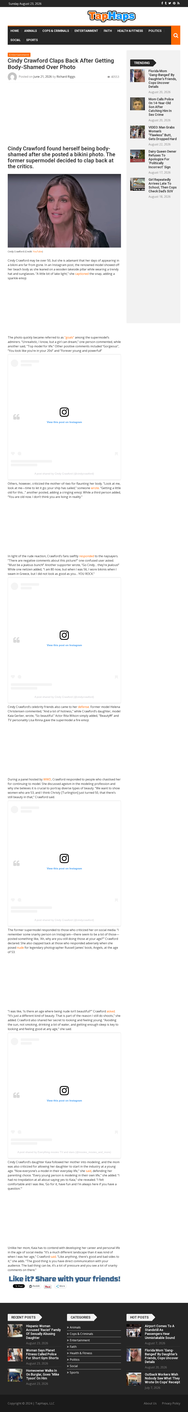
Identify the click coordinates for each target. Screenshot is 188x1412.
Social (15, 40)
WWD (47, 779)
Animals (30, 31)
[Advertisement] (64, 115)
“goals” (69, 337)
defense (83, 707)
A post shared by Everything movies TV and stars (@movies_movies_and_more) (64, 1152)
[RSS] (178, 3)
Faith (108, 31)
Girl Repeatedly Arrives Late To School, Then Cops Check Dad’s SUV (163, 185)
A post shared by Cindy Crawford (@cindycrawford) (64, 473)
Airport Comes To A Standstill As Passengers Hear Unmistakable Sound (160, 1331)
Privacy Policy (171, 1403)
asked (111, 1011)
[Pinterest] (174, 3)
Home (14, 31)
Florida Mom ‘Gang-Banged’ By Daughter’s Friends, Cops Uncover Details (163, 79)
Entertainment (86, 31)
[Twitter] (170, 3)
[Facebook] (162, 3)
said (88, 1171)
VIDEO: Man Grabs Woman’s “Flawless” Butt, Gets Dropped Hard (163, 133)
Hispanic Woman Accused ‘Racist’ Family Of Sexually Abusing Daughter (43, 1331)
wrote (95, 488)
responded (86, 556)
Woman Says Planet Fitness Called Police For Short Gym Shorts (42, 1354)
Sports (32, 40)
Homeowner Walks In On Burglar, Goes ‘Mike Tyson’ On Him (42, 1374)
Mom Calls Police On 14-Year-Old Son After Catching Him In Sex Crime (161, 107)
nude (20, 948)
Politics (155, 31)
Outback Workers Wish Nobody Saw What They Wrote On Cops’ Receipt (162, 1378)
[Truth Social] (165, 3)
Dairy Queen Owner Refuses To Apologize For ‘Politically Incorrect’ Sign (162, 159)
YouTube (37, 251)
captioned (82, 274)
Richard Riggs (66, 77)
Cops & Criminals (55, 31)
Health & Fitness (130, 31)
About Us (150, 1403)
